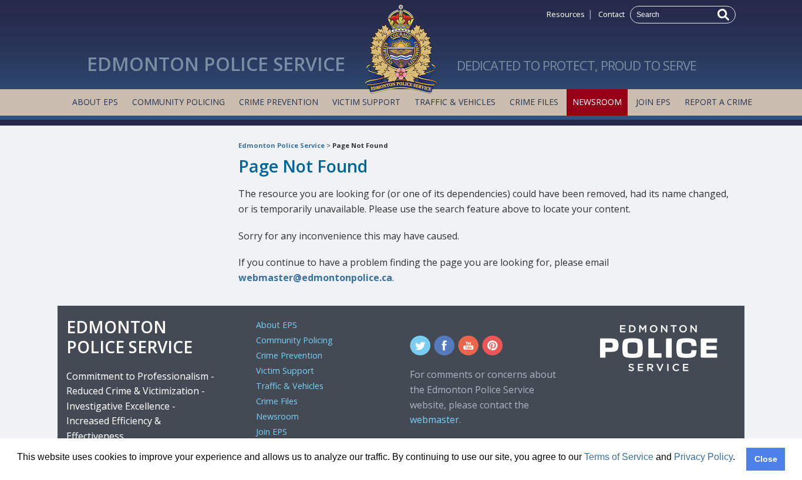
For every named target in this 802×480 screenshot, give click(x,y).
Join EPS (653, 101)
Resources (566, 14)
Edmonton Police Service (281, 145)
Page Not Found (360, 145)
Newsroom (597, 101)
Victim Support (366, 101)
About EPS (95, 101)
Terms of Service (618, 457)
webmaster (434, 419)
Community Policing (178, 101)
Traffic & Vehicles (455, 101)
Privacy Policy (703, 457)
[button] (19, 466)
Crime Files (534, 101)
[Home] (401, 45)
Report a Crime (718, 101)
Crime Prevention (278, 101)
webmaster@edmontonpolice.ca (315, 277)
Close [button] (765, 459)
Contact (611, 14)
